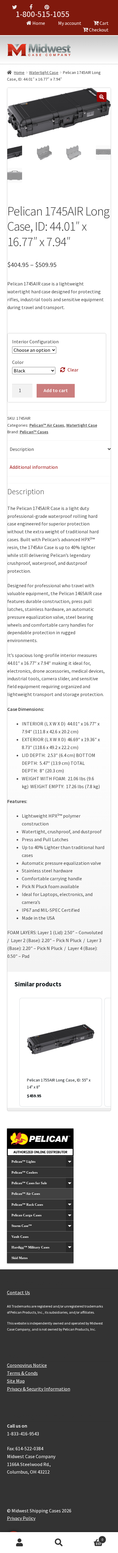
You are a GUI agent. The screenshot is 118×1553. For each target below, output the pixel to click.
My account (69, 23)
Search (59, 1542)
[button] (102, 97)
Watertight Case (43, 72)
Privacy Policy (21, 1518)
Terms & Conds (22, 1373)
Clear (72, 370)
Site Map (16, 1381)
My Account (19, 1542)
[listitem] (60, 1052)
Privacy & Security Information (38, 1389)
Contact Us (18, 1292)
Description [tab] (22, 449)
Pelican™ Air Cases (46, 425)
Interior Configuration (35, 341)
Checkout (98, 30)
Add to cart (56, 390)
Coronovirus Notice (27, 1365)
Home (38, 23)
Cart (104, 23)
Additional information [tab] (34, 467)
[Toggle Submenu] (70, 1161)
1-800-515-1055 (43, 13)
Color (18, 362)
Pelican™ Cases (34, 432)
